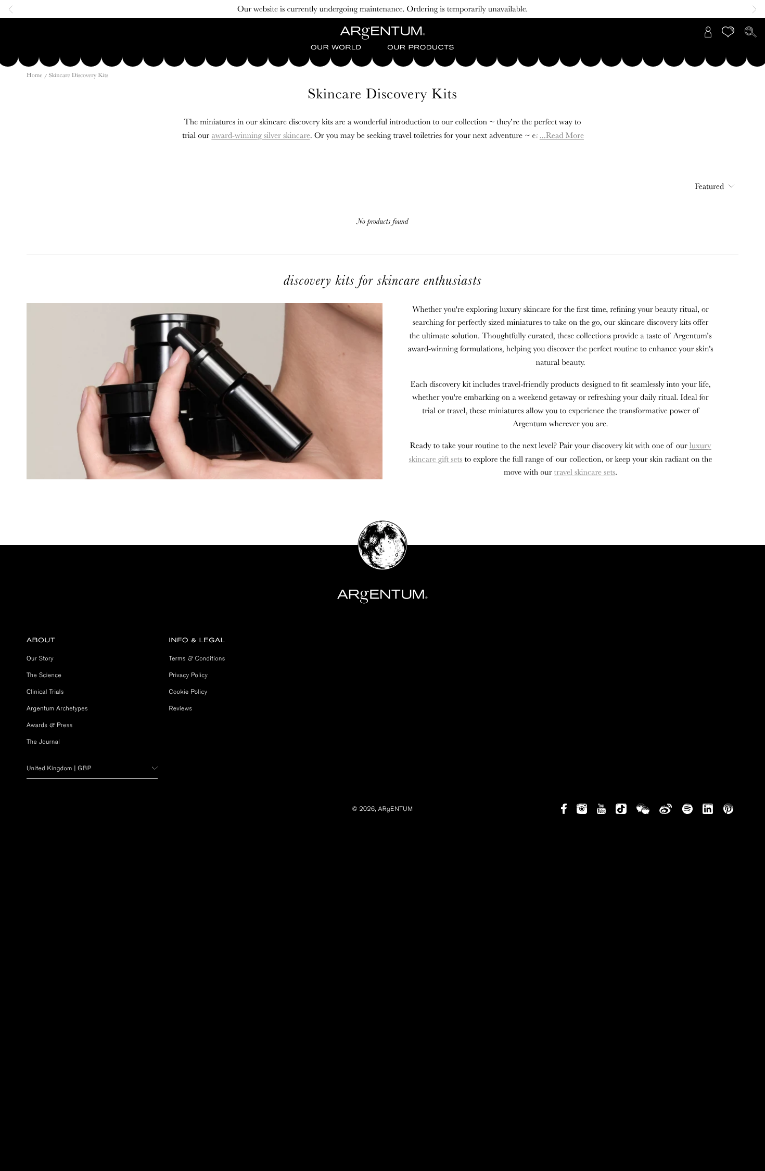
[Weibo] (666, 809)
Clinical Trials (45, 692)
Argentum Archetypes (57, 708)
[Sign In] (708, 32)
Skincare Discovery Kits (78, 75)
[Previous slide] (13, 9)
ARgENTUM (395, 809)
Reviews (181, 708)
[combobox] (712, 186)
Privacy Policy (188, 675)
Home (35, 75)
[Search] (751, 32)
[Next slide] (751, 9)
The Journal (43, 741)
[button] (336, 48)
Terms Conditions (197, 658)
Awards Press (50, 725)
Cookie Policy (188, 692)
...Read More (562, 135)
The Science (44, 675)
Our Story (40, 658)
